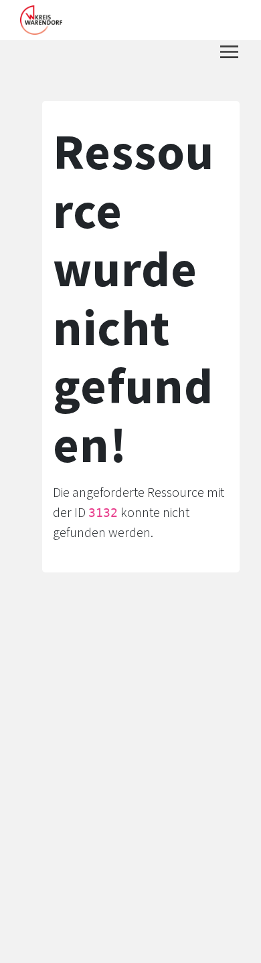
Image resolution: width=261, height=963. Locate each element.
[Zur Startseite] (41, 20)
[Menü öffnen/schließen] (229, 52)
